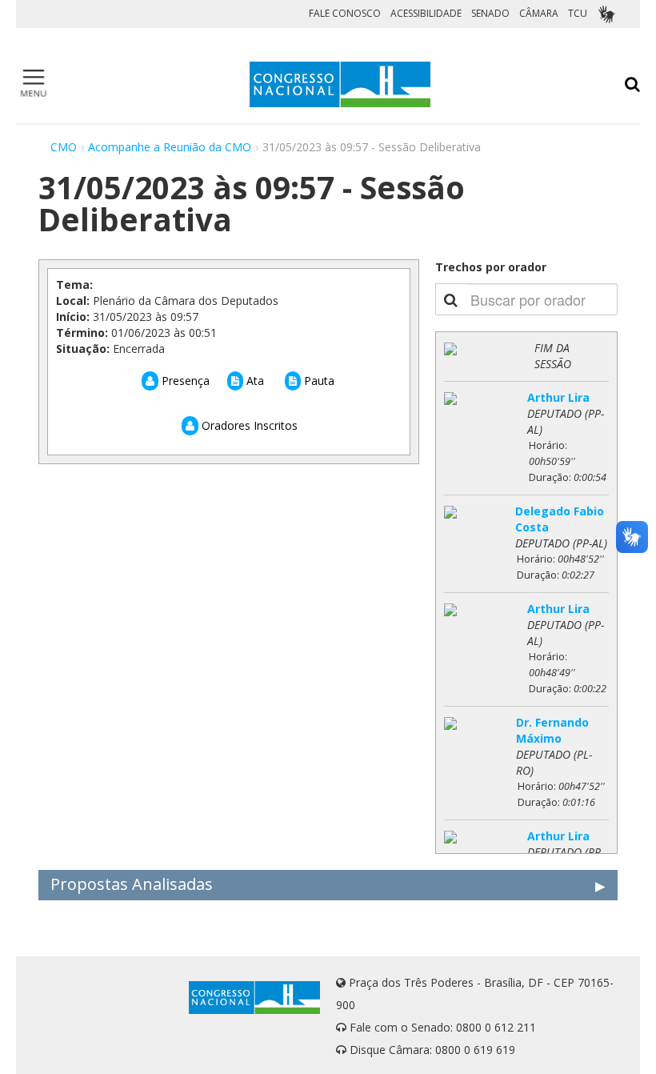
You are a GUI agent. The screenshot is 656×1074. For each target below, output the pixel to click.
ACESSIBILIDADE (426, 13)
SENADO (490, 13)
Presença (184, 380)
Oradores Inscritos (248, 425)
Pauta (317, 380)
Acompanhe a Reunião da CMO (169, 146)
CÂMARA (538, 13)
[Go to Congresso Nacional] (340, 84)
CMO (63, 146)
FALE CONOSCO (345, 13)
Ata (253, 380)
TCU (577, 13)
